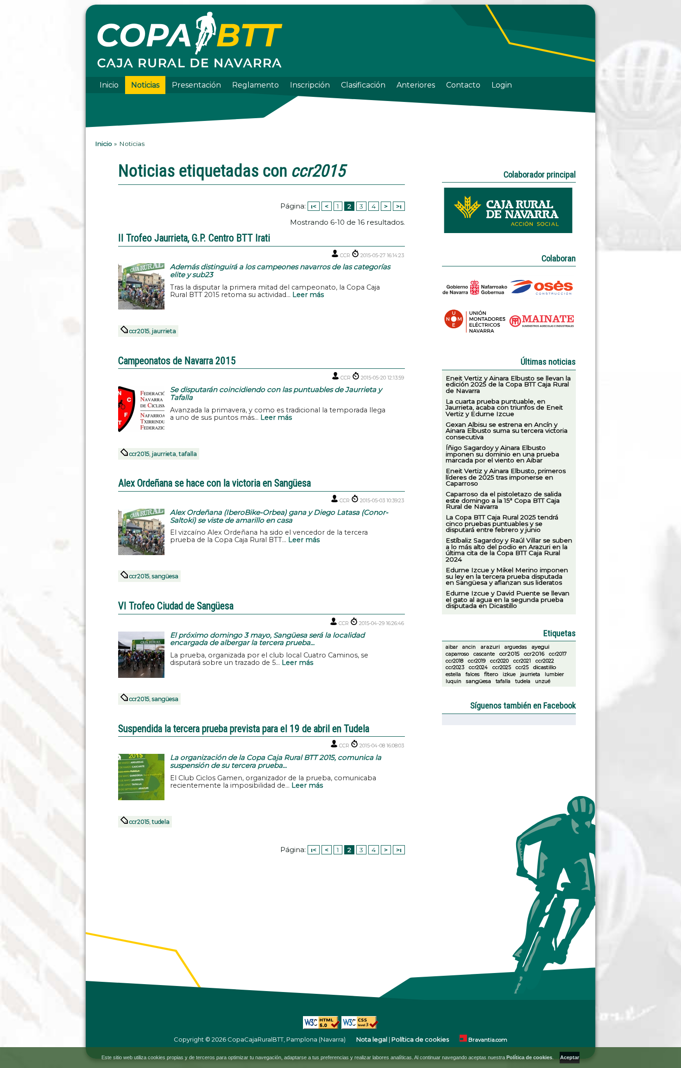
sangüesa (165, 576)
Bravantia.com (487, 1039)
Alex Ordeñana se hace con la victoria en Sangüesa (214, 482)
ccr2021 (522, 661)
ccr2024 (478, 667)
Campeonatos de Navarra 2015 (177, 360)
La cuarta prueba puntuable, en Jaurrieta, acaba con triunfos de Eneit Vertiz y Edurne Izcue (504, 407)
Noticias (145, 85)
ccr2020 (499, 661)
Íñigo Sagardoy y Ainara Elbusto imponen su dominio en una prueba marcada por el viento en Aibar (502, 454)
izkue (509, 674)
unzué (542, 681)
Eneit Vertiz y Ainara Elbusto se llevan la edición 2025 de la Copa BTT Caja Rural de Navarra (508, 384)
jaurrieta (164, 331)
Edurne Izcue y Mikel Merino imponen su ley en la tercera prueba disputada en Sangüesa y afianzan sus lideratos (507, 576)
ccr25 (522, 667)
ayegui (540, 646)
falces (472, 674)
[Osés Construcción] (542, 301)
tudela (161, 821)
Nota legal (371, 1039)
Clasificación (363, 85)
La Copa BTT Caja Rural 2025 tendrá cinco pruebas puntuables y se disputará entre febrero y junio (502, 523)
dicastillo (544, 667)
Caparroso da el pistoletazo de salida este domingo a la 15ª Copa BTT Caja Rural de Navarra (503, 500)
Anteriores (416, 85)
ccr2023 (455, 667)
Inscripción (310, 85)
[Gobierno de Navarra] (475, 301)
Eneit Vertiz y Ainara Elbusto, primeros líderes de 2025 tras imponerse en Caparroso (506, 477)
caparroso (457, 654)
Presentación (196, 85)
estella (453, 674)
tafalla (188, 453)
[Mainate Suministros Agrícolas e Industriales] (542, 335)
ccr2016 (534, 653)
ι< (313, 206)
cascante (484, 654)
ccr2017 (558, 654)
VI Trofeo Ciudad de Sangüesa (175, 605)
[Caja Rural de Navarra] (509, 231)
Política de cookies (420, 1039)
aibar (452, 647)
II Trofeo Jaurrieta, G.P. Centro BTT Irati (194, 237)
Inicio (109, 85)
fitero (491, 673)
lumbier (554, 674)
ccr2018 (454, 661)
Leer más (308, 295)
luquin (453, 681)
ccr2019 (477, 661)
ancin (469, 647)
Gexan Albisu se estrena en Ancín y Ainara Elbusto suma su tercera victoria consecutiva (507, 431)
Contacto (463, 85)
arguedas (515, 647)
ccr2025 (501, 667)
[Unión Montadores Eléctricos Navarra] (475, 335)
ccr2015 (139, 331)
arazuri (490, 646)
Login (502, 85)
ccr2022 (545, 661)
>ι (399, 206)
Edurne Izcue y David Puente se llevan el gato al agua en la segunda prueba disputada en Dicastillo (507, 599)
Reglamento (255, 85)
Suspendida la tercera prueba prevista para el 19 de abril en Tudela (243, 728)
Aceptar (569, 1057)
